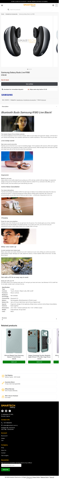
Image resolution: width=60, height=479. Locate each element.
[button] (56, 5)
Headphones (19, 100)
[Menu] (3, 5)
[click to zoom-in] (27, 41)
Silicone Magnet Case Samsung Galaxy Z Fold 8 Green (14, 356)
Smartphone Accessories (11, 14)
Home (2, 14)
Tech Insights (4, 455)
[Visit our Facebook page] (2, 411)
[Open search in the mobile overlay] (29, 9)
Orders (3, 438)
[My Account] (53, 5)
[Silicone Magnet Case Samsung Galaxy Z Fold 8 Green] (14, 341)
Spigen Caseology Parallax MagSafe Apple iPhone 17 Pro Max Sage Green (39, 356)
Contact (3, 453)
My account (4, 435)
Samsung (43, 100)
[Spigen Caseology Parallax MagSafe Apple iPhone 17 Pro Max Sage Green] (39, 341)
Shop (2, 447)
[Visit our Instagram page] (6, 411)
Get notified (29, 84)
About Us (3, 450)
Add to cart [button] (14, 362)
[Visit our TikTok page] (10, 411)
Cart (2, 440)
